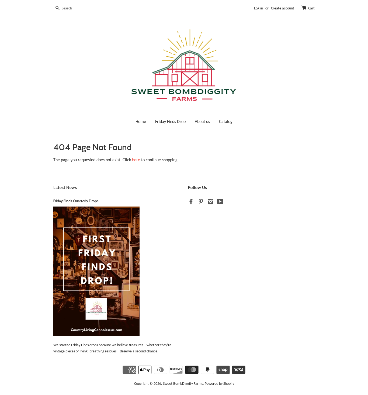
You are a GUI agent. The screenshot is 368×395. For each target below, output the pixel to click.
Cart (311, 8)
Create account (282, 8)
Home (141, 122)
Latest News (65, 187)
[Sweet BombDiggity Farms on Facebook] (191, 203)
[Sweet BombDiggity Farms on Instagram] (210, 203)
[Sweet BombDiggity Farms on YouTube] (220, 203)
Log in (258, 8)
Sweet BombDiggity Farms (183, 384)
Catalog (225, 122)
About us (202, 122)
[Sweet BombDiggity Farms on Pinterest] (201, 203)
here (136, 160)
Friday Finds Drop (170, 122)
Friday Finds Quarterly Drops (76, 201)
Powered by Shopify (219, 384)
